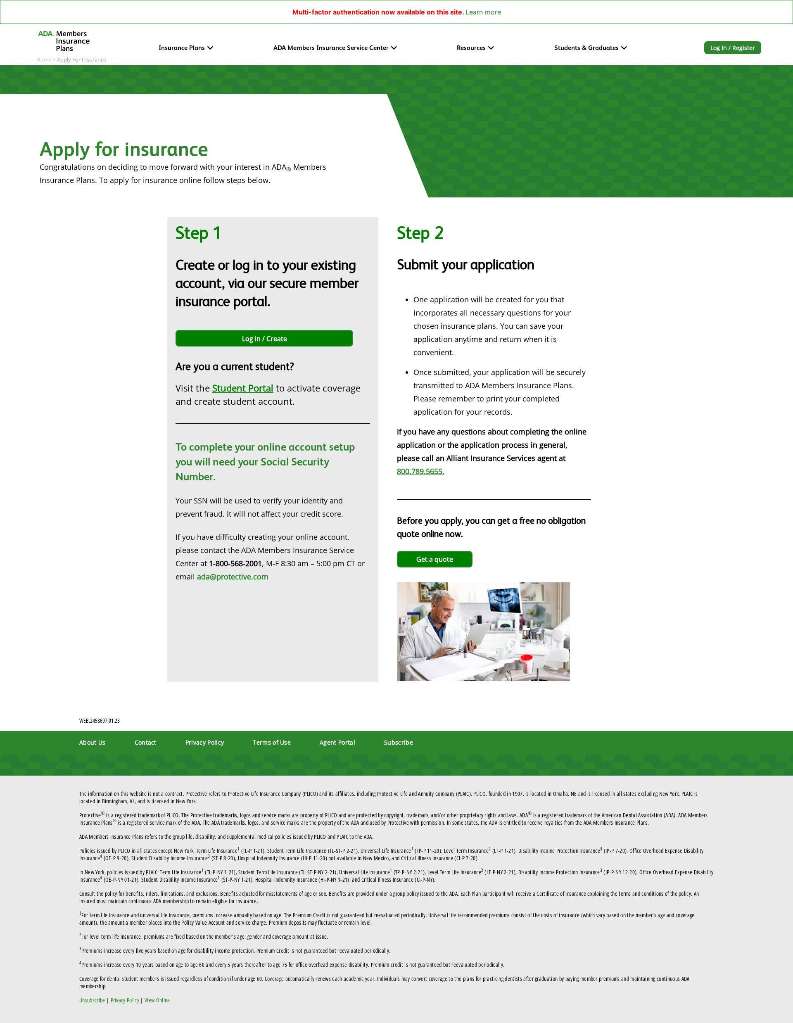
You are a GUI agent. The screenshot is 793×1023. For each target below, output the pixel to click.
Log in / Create (264, 338)
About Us (92, 742)
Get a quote (434, 559)
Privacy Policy (204, 742)
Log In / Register (732, 48)
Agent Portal (337, 742)
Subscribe (398, 742)
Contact (146, 742)
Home (44, 59)
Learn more (483, 12)
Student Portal (242, 388)
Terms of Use (272, 742)
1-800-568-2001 (235, 563)
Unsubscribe (92, 1000)
